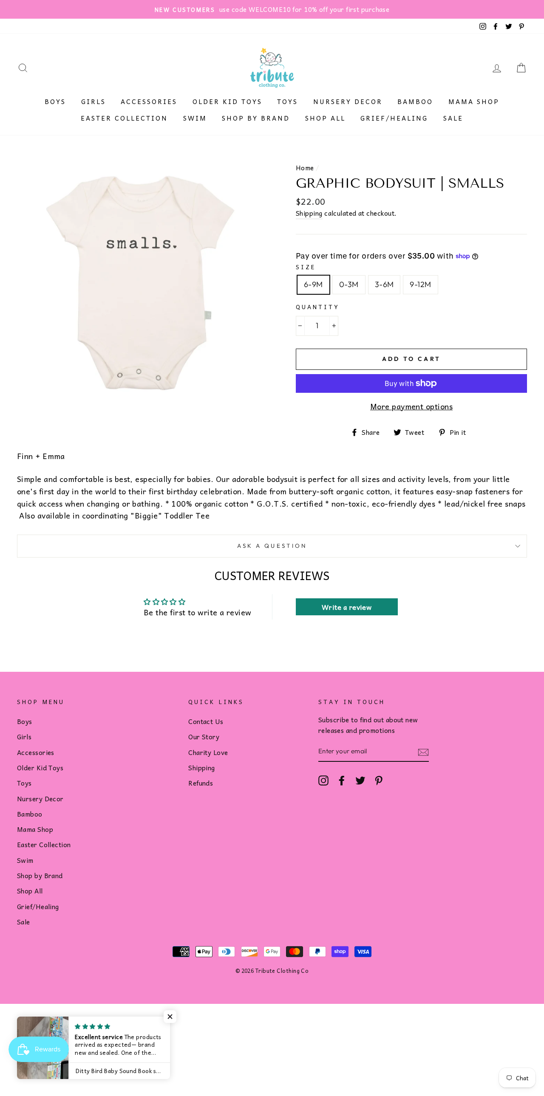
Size (306, 266)
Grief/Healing (394, 118)
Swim (195, 118)
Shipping (309, 213)
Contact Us (206, 721)
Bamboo (415, 101)
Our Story (203, 736)
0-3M (349, 284)
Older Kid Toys (227, 101)
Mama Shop (473, 101)
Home (305, 167)
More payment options (411, 406)
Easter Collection (124, 118)
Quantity (318, 306)
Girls (93, 101)
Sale (453, 118)
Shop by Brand (256, 118)
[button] (170, 1016)
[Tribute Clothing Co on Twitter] (360, 780)
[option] (272, 9)
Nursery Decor (347, 101)
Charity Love (208, 752)
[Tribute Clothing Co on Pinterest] (379, 780)
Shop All (325, 118)
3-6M (384, 284)
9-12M (420, 284)
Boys (55, 101)
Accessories (149, 101)
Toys (287, 101)
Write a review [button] (346, 606)
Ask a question (272, 545)
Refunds (200, 783)
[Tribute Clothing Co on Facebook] (342, 780)
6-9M (313, 284)
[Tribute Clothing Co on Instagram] (323, 780)
